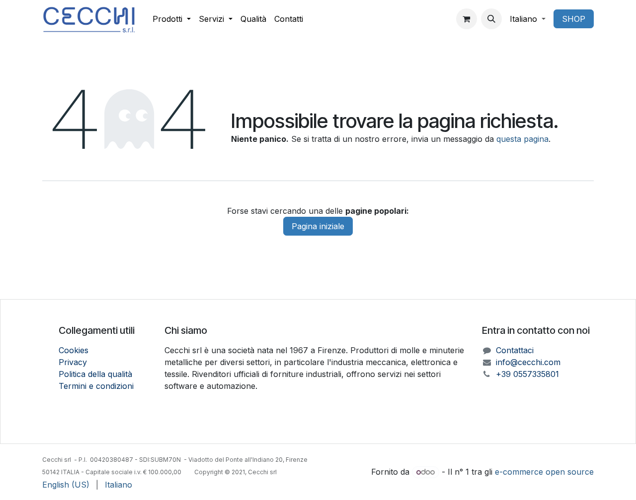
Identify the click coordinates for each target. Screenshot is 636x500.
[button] (491, 18)
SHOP (573, 19)
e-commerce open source (544, 472)
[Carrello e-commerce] (466, 18)
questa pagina (522, 139)
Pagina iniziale (318, 226)
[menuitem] (172, 19)
